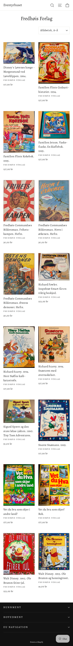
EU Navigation (15, 627)
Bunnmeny (12, 607)
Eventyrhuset (12, 5)
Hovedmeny (13, 617)
